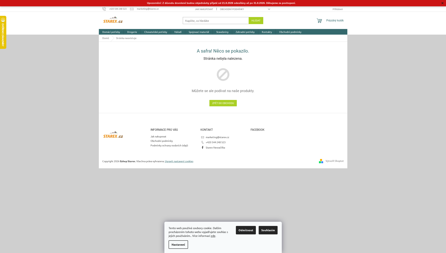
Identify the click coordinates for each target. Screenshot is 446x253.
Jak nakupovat (204, 9)
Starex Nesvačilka (215, 147)
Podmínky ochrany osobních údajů (169, 145)
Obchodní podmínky (232, 9)
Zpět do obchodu (223, 103)
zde (213, 235)
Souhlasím (268, 230)
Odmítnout (246, 230)
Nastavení (178, 244)
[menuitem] (111, 32)
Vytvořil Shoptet (335, 160)
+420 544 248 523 (216, 142)
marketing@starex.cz (217, 137)
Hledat (255, 20)
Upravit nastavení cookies (179, 161)
